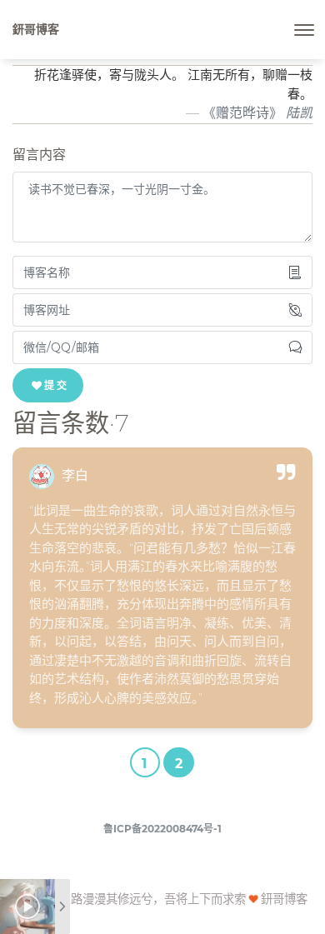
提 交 (55, 385)
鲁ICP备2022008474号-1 (162, 828)
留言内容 (39, 154)
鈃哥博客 (35, 29)
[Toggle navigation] (304, 30)
